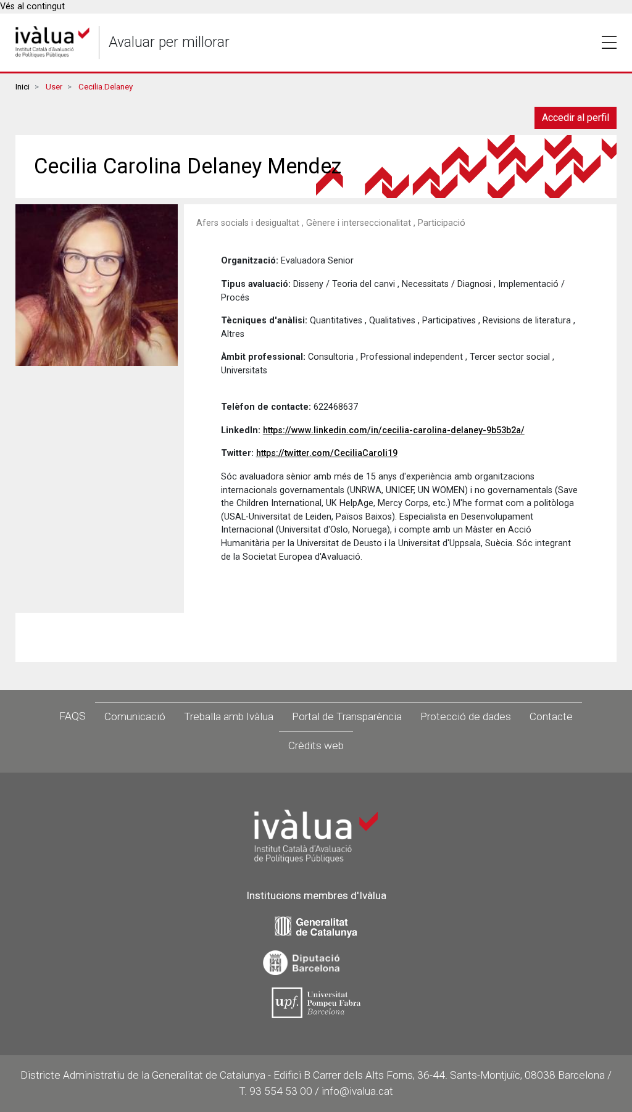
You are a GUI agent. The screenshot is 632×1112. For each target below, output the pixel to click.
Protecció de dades (465, 716)
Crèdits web (316, 745)
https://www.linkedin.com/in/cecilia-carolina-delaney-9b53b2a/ (394, 430)
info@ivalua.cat (357, 1091)
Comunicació (134, 716)
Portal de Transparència (347, 716)
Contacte (551, 716)
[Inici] (52, 42)
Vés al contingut (32, 6)
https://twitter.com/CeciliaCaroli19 (326, 453)
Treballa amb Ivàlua (228, 716)
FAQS (72, 716)
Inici (22, 86)
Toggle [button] (609, 42)
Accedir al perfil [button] (575, 117)
